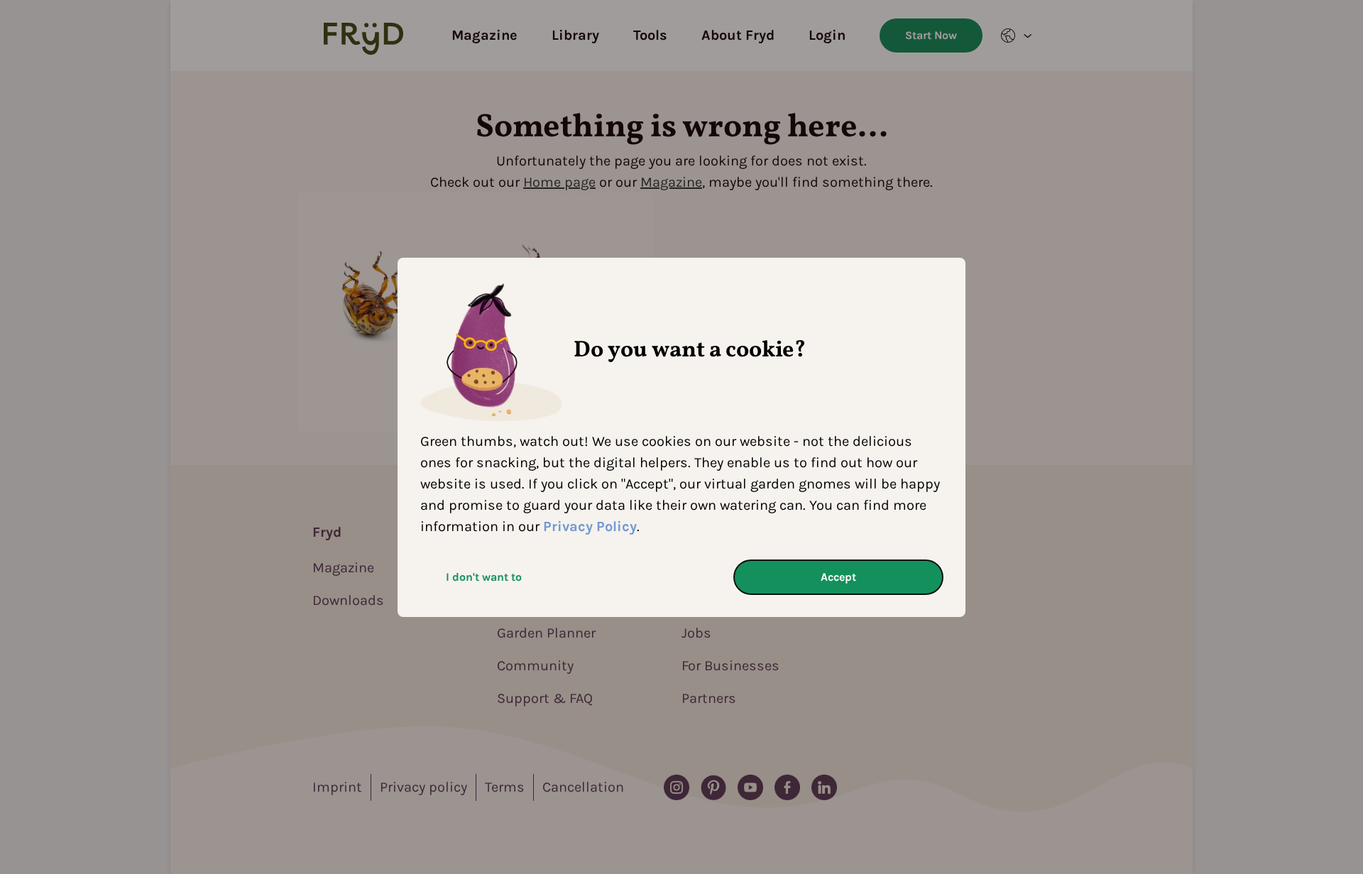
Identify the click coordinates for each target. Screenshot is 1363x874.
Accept (838, 577)
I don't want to (484, 577)
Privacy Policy (590, 526)
